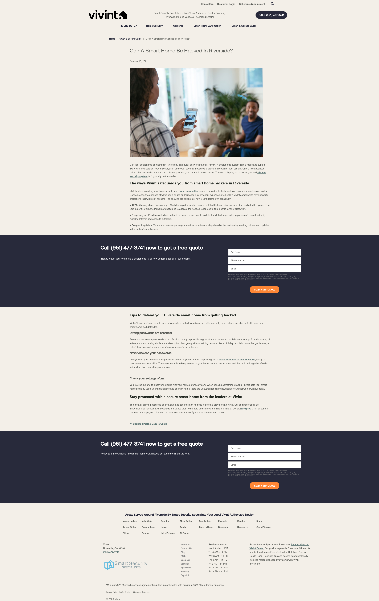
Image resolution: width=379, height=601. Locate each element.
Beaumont (223, 527)
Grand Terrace (263, 527)
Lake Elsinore (168, 533)
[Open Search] (272, 3)
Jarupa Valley (129, 527)
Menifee (241, 521)
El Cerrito (184, 533)
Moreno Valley (130, 521)
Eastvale (222, 521)
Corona (145, 533)
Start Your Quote (264, 289)
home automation (189, 191)
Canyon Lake (148, 527)
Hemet (164, 527)
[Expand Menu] (164, 25)
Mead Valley (186, 521)
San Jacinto (205, 521)
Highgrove (242, 527)
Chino (126, 533)
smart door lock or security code (237, 359)
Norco (259, 521)
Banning (165, 521)
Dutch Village (206, 527)
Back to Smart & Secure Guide (150, 423)
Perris (183, 527)
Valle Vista (147, 521)
